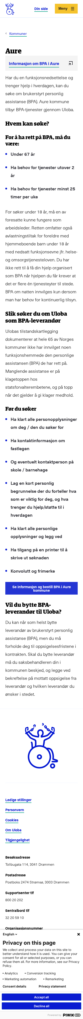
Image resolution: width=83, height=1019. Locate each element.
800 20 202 (14, 899)
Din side (41, 8)
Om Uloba (13, 830)
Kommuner (18, 33)
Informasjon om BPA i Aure (34, 63)
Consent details (14, 986)
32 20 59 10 (14, 917)
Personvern (14, 810)
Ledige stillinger (18, 800)
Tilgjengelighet (17, 840)
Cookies (11, 820)
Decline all (41, 1006)
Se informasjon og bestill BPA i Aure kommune (41, 588)
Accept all (41, 997)
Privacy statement (52, 986)
